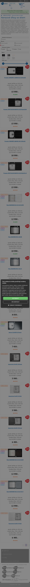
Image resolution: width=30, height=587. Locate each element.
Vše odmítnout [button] (15, 301)
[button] (15, 305)
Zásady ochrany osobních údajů (16, 295)
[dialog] (15, 293)
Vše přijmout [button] (15, 298)
